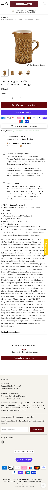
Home (3, 17)
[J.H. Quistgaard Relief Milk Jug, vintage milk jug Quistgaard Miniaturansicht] (4, 72)
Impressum (7, 479)
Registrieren (36, 429)
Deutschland (23, 451)
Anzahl (3, 93)
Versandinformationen (12, 481)
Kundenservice (37, 479)
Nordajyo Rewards (24, 484)
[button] (24, 126)
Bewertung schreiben (24, 358)
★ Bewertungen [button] (46, 247)
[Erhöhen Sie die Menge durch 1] (21, 98)
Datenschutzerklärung (21, 479)
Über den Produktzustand (32, 481)
